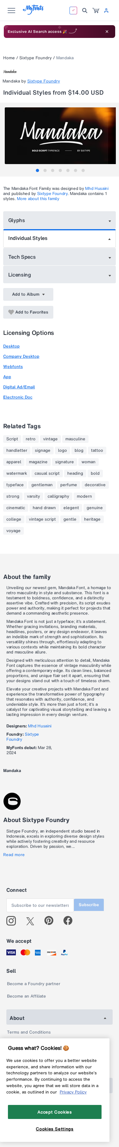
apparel (13, 462)
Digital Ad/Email (19, 387)
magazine (38, 462)
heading (75, 473)
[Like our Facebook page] (70, 921)
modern (84, 496)
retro (31, 439)
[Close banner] (106, 31)
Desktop (11, 346)
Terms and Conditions (29, 1032)
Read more (14, 854)
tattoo (97, 450)
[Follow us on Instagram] (13, 921)
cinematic (15, 507)
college (13, 519)
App (7, 377)
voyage (13, 530)
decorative (95, 484)
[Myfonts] (33, 13)
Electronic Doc (17, 397)
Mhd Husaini (96, 188)
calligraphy (58, 496)
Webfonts (13, 367)
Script (12, 439)
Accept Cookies (54, 1112)
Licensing (19, 274)
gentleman (42, 484)
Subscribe (89, 905)
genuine (95, 507)
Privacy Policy (73, 1092)
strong (12, 496)
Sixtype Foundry (35, 58)
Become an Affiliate (26, 996)
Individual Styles (28, 238)
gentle (69, 519)
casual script (47, 473)
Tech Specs (22, 257)
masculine (75, 439)
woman (89, 462)
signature (64, 462)
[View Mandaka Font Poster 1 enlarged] (60, 135)
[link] (95, 10)
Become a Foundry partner (33, 984)
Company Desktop (21, 356)
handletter (16, 450)
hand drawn (44, 507)
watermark (16, 473)
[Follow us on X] (32, 921)
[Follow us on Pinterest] (51, 921)
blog (79, 450)
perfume (68, 484)
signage (42, 450)
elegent (71, 507)
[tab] (37, 170)
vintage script (42, 519)
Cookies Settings (55, 1129)
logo (62, 450)
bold (95, 473)
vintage (50, 439)
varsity (33, 496)
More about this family (38, 199)
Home (9, 58)
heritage (92, 519)
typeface (15, 484)
